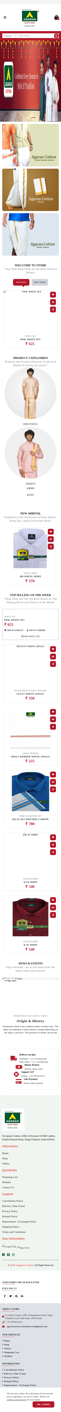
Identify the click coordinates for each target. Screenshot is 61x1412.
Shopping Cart (10, 1177)
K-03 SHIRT (30, 945)
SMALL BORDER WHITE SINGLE (30, 756)
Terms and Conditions (14, 1232)
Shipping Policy (10, 1227)
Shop (5, 1158)
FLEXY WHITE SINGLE (30, 694)
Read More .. (30, 1038)
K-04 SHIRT (30, 882)
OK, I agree (43, 1404)
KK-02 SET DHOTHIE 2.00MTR (30, 819)
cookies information (16, 1400)
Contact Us (8, 1187)
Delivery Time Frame (13, 1206)
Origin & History (30, 1021)
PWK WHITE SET (30, 339)
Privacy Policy (10, 1211)
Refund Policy (10, 1216)
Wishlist (6, 1182)
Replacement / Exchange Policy (19, 1221)
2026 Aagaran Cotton (21, 1265)
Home (5, 1153)
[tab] (21, 282)
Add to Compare (37, 630)
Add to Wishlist (15, 630)
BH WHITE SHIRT (30, 576)
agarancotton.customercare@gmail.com (27, 1326)
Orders (5, 1163)
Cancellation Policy (12, 1201)
